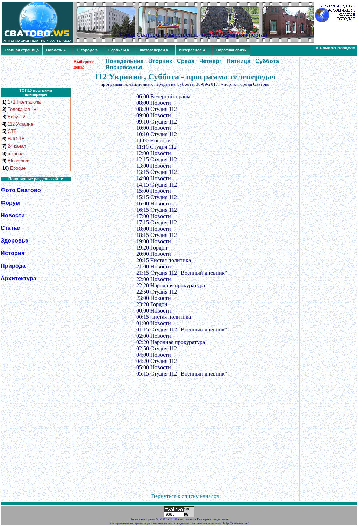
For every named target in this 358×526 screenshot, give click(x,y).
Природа (13, 266)
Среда (185, 61)
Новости (13, 215)
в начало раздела (335, 47)
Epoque (18, 168)
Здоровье (14, 241)
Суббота (267, 61)
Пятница (238, 61)
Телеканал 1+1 (23, 109)
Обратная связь (231, 50)
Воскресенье (124, 67)
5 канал (16, 153)
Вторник (160, 61)
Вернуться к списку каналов (185, 496)
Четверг (210, 61)
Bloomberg (18, 160)
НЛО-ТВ (16, 138)
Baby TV (17, 116)
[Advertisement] (36, 72)
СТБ (12, 131)
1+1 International (25, 102)
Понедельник (124, 61)
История (12, 253)
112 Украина (20, 124)
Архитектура (18, 278)
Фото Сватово (21, 190)
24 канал (17, 146)
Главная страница (22, 50)
